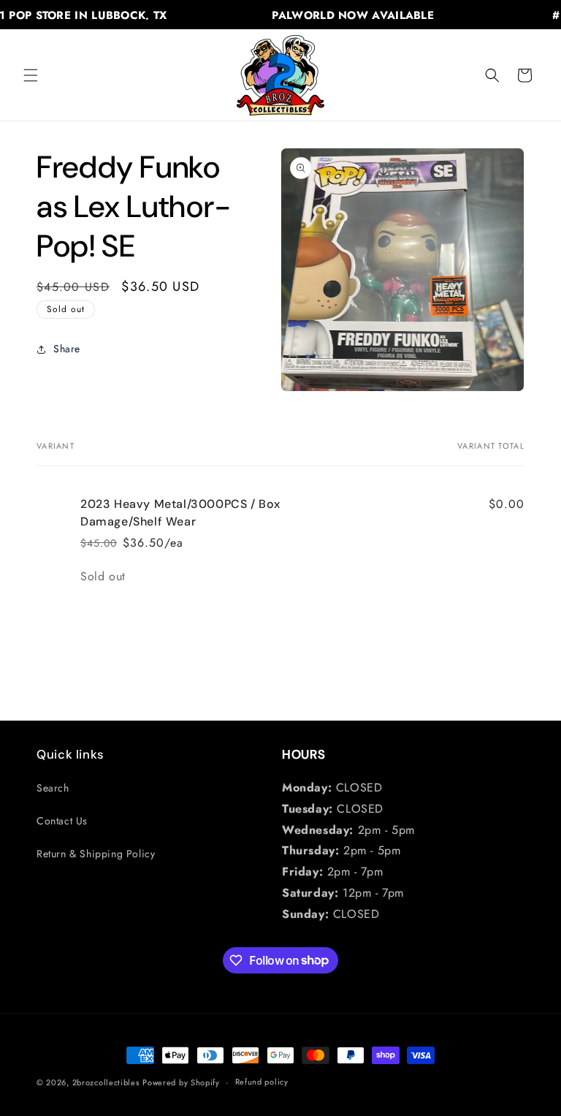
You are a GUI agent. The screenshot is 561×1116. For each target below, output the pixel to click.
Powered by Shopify (181, 1082)
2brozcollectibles (106, 1082)
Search (53, 788)
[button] (31, 75)
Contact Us (62, 820)
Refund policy (262, 1081)
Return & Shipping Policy (96, 853)
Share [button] (66, 348)
